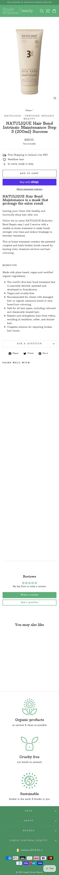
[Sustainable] (29, 780)
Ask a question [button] (29, 602)
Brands (29, 831)
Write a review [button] (29, 595)
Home (29, 111)
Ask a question (29, 343)
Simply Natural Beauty (29, 840)
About (29, 821)
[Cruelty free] (29, 743)
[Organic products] (29, 706)
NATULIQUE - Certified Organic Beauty (29, 117)
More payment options (29, 189)
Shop (29, 811)
